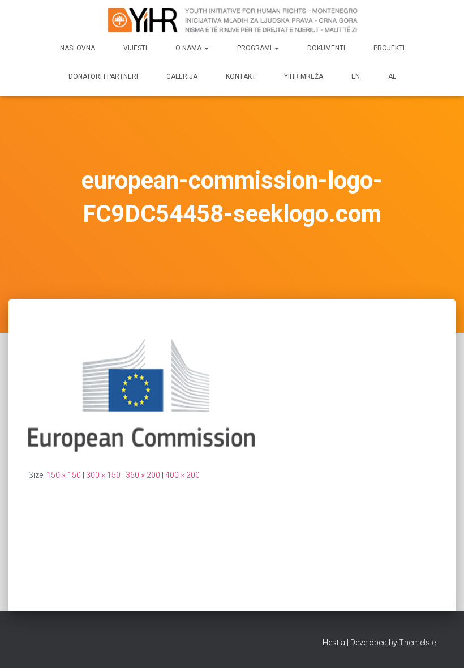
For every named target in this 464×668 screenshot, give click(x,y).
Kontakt (241, 76)
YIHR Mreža (303, 76)
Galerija (181, 76)
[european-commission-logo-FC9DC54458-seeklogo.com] (141, 394)
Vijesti (135, 48)
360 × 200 (143, 474)
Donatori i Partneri (103, 76)
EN (355, 76)
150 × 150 (63, 474)
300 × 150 (103, 474)
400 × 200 (182, 474)
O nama (189, 48)
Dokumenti (326, 48)
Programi (255, 48)
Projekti (389, 48)
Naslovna (77, 48)
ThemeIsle (417, 642)
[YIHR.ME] (232, 20)
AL (392, 76)
